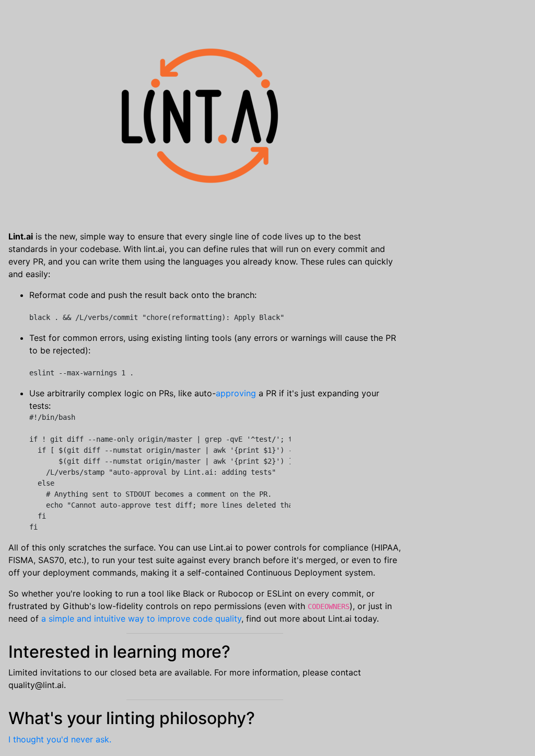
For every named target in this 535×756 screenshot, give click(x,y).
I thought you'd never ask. (59, 739)
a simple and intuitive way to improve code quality (141, 618)
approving (236, 393)
